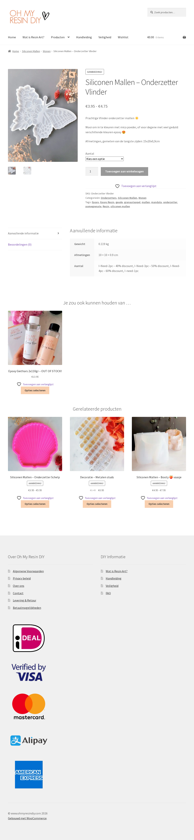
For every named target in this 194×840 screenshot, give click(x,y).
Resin (106, 206)
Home (12, 37)
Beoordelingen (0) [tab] (19, 244)
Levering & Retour (24, 600)
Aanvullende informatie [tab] (23, 233)
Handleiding (84, 37)
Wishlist (123, 37)
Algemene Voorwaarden (28, 571)
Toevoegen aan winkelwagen (124, 171)
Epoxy (95, 202)
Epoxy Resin (107, 202)
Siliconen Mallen (31, 51)
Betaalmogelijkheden (27, 608)
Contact (18, 593)
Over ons (18, 586)
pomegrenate (93, 206)
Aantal (89, 153)
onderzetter (170, 202)
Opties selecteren (35, 390)
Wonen (47, 51)
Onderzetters (109, 198)
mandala (156, 202)
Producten (58, 37)
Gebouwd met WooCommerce (27, 818)
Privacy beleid (22, 578)
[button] (72, 75)
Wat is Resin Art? (33, 37)
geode (119, 202)
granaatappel (132, 202)
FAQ (108, 593)
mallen (146, 202)
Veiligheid (105, 37)
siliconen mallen (120, 206)
